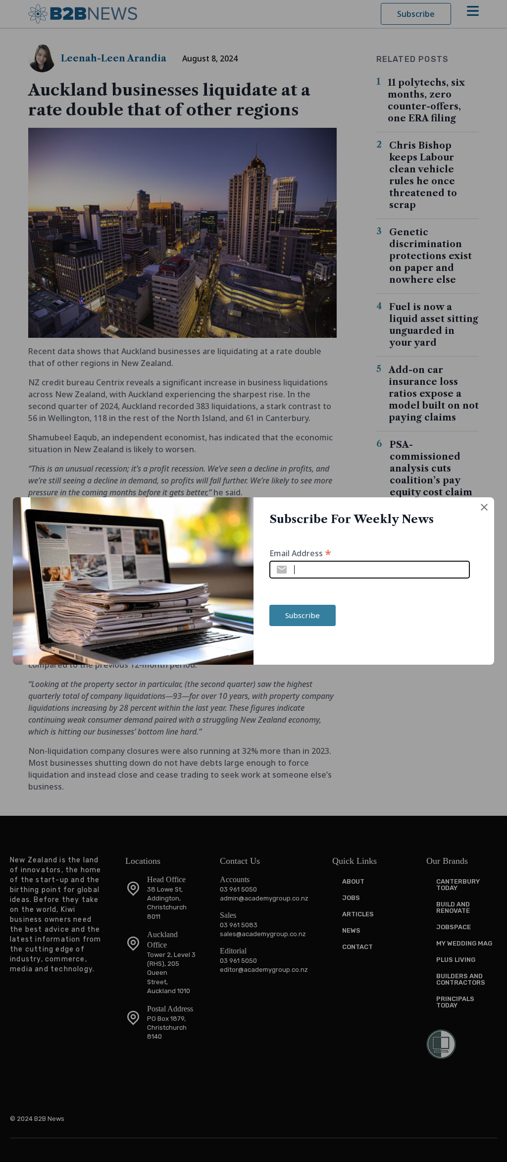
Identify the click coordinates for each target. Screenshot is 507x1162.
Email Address (300, 552)
